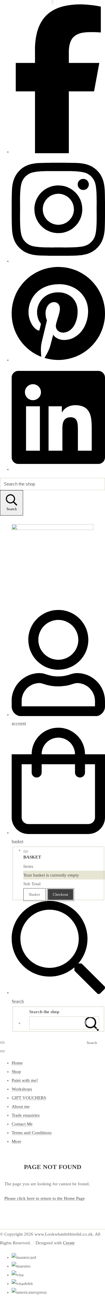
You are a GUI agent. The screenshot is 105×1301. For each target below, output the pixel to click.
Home (17, 1063)
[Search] (92, 1022)
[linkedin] (58, 469)
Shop (16, 1071)
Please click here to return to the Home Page (44, 1198)
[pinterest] (58, 360)
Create (69, 1243)
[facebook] (58, 151)
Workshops (22, 1089)
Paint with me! (25, 1080)
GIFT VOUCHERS (29, 1097)
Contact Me (22, 1124)
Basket (34, 894)
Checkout (60, 894)
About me (21, 1106)
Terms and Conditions (32, 1132)
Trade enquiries (26, 1115)
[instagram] (58, 261)
